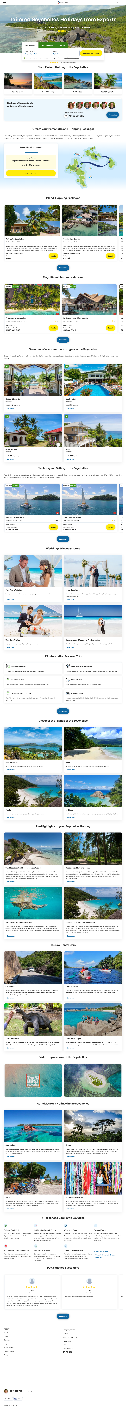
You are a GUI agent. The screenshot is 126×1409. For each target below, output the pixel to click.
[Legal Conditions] (93, 579)
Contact (7, 1340)
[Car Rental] (33, 976)
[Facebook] (64, 1352)
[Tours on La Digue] (93, 1027)
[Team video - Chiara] (103, 105)
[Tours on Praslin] (33, 1027)
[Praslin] (33, 797)
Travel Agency (9, 1351)
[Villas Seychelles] (93, 438)
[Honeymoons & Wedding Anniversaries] (93, 627)
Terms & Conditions (70, 1337)
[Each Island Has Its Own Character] (93, 913)
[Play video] (57, 313)
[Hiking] (93, 1135)
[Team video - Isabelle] (71, 105)
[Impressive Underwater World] (33, 913)
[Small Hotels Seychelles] (93, 388)
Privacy (65, 1333)
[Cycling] (33, 1187)
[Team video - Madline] (87, 105)
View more (63, 711)
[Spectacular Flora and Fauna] (93, 859)
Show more (63, 268)
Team (6, 1336)
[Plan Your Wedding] (33, 579)
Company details (69, 1330)
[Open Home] (63, 2)
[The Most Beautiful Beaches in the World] (33, 859)
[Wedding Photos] (33, 627)
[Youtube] (70, 1352)
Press (6, 1355)
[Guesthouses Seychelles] (33, 438)
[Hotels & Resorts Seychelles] (33, 388)
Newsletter (67, 1341)
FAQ (5, 1344)
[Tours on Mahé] (93, 976)
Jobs (65, 1345)
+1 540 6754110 (15, 1391)
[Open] (4, 2)
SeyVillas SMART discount (71, 58)
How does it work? (31, 152)
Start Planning (30, 173)
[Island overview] (33, 750)
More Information (101, 1251)
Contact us (112, 115)
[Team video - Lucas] (95, 105)
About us (7, 1332)
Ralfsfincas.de (68, 1348)
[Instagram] (67, 1352)
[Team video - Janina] (79, 105)
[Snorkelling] (33, 1135)
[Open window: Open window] (122, 2)
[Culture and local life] (93, 1187)
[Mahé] (93, 750)
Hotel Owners (9, 1347)
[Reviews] (63, 63)
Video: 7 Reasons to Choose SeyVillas (105, 1256)
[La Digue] (93, 797)
